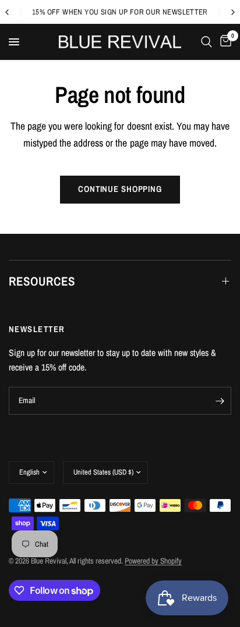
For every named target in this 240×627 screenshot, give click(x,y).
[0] (223, 42)
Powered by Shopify (153, 560)
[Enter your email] (219, 401)
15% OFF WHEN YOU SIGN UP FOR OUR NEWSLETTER (120, 12)
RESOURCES (42, 281)
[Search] (206, 42)
